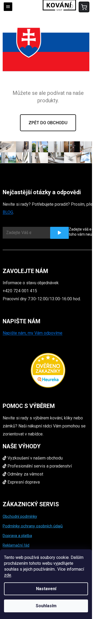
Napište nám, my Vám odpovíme (32, 333)
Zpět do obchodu (48, 122)
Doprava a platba (17, 535)
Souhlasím (46, 605)
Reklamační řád (16, 545)
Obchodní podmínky (20, 516)
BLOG (8, 212)
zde (7, 575)
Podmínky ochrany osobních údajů (33, 526)
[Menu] (8, 6)
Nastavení (46, 588)
